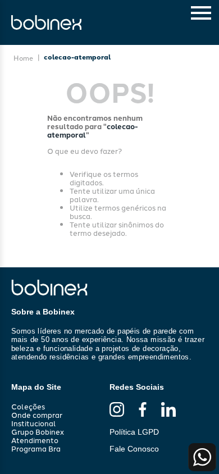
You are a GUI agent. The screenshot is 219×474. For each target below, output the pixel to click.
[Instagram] (117, 410)
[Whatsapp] (202, 457)
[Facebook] (142, 410)
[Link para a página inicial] (23, 58)
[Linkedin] (168, 410)
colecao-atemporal (77, 57)
